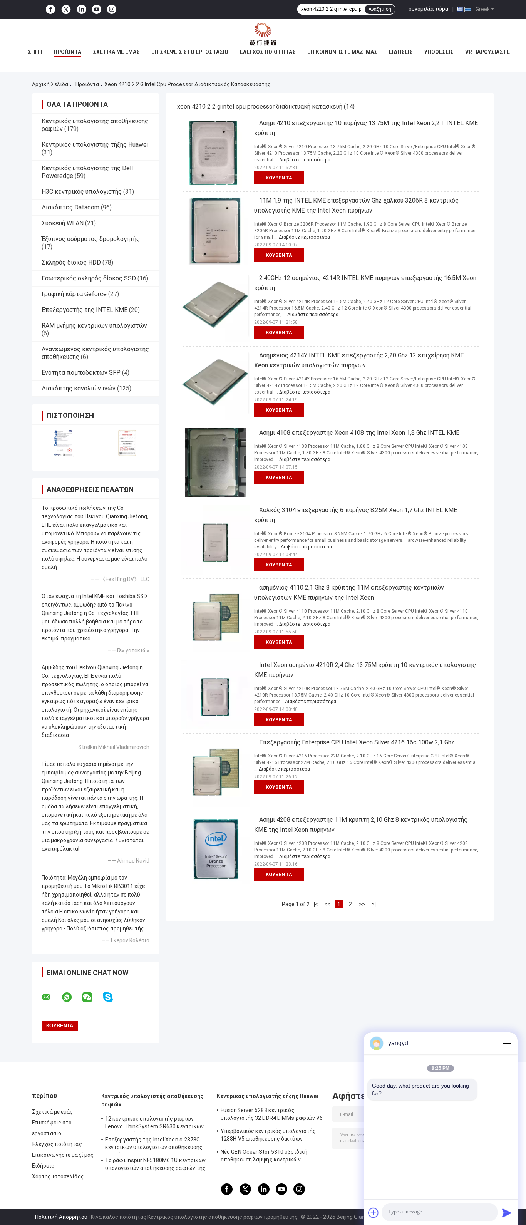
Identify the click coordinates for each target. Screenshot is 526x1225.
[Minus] (506, 1043)
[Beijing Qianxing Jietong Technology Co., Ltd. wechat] (92, 997)
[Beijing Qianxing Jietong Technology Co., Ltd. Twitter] (66, 9)
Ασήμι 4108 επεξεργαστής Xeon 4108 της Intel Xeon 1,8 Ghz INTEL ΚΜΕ (359, 432)
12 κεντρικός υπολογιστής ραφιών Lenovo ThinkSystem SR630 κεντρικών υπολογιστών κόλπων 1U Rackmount (154, 1124)
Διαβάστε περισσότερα (304, 160)
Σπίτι (35, 52)
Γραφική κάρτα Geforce (74, 294)
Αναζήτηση (380, 9)
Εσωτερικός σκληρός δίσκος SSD (89, 278)
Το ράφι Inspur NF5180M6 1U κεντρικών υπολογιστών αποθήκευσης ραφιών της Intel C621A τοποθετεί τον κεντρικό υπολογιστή (155, 1165)
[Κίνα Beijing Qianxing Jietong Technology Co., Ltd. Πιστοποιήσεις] (63, 443)
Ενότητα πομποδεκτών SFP (81, 372)
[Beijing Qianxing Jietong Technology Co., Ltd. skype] (112, 997)
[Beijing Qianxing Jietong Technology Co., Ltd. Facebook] (50, 9)
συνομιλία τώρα (428, 9)
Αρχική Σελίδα (50, 84)
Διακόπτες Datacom (70, 207)
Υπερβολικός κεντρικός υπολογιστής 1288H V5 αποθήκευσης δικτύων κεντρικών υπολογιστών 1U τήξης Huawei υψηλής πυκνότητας (268, 1136)
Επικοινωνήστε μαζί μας (342, 52)
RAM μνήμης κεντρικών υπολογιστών (94, 325)
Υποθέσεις (439, 52)
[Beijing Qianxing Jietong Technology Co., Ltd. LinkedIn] (82, 9)
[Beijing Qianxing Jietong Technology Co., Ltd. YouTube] (97, 9)
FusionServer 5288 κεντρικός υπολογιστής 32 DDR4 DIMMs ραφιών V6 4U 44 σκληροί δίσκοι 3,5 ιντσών (272, 1115)
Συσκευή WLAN (63, 223)
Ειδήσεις (401, 52)
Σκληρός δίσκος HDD (71, 262)
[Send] (507, 1212)
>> (362, 904)
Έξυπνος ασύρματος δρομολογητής (91, 239)
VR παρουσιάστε (487, 52)
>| (374, 904)
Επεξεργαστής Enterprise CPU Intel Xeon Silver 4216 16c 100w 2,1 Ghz (356, 742)
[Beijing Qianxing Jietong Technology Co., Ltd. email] (51, 997)
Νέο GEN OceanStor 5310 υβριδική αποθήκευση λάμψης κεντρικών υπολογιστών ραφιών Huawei (264, 1157)
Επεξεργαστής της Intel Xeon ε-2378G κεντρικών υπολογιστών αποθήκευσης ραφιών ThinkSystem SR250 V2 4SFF (154, 1144)
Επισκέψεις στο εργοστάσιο (189, 52)
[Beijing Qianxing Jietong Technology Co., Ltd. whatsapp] (71, 997)
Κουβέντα (279, 178)
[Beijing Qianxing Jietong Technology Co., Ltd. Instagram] (112, 9)
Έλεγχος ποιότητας (268, 52)
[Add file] (373, 1212)
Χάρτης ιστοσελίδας (58, 1176)
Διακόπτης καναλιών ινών (79, 388)
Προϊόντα (67, 52)
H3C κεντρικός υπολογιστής (82, 191)
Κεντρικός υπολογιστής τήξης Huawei (95, 144)
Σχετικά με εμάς (116, 52)
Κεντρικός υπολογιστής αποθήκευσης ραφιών (152, 1100)
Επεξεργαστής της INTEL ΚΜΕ (84, 309)
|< (316, 904)
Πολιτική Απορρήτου (61, 1217)
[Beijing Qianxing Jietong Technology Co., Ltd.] (263, 34)
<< (327, 904)
